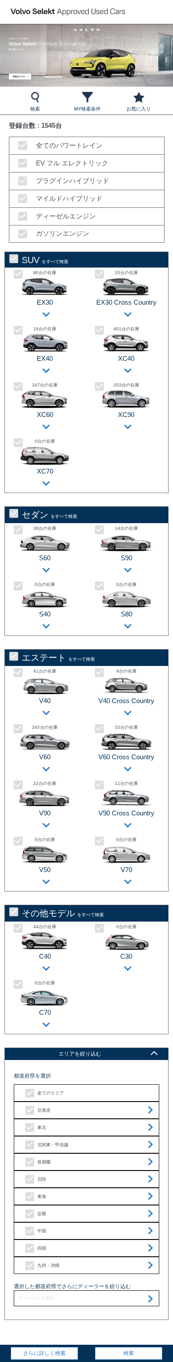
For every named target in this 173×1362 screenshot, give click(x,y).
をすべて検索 (45, 260)
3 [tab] (97, 72)
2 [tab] (75, 72)
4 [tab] (120, 72)
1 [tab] (53, 72)
